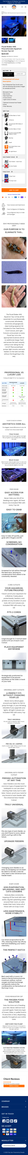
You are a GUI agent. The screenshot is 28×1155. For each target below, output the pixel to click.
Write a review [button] (14, 1086)
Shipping (4, 56)
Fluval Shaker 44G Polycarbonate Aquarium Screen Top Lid (14, 13)
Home (3, 11)
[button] (25, 7)
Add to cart (14, 190)
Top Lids (10, 1152)
